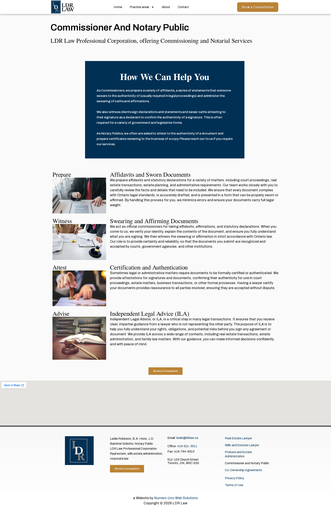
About (166, 7)
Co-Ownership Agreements (243, 470)
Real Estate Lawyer (238, 438)
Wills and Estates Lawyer (242, 445)
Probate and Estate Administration (238, 454)
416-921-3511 (187, 446)
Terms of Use (234, 485)
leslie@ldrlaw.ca (187, 437)
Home (118, 7)
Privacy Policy (234, 478)
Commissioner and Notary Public (247, 463)
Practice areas (139, 7)
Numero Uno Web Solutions (176, 498)
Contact (183, 7)
